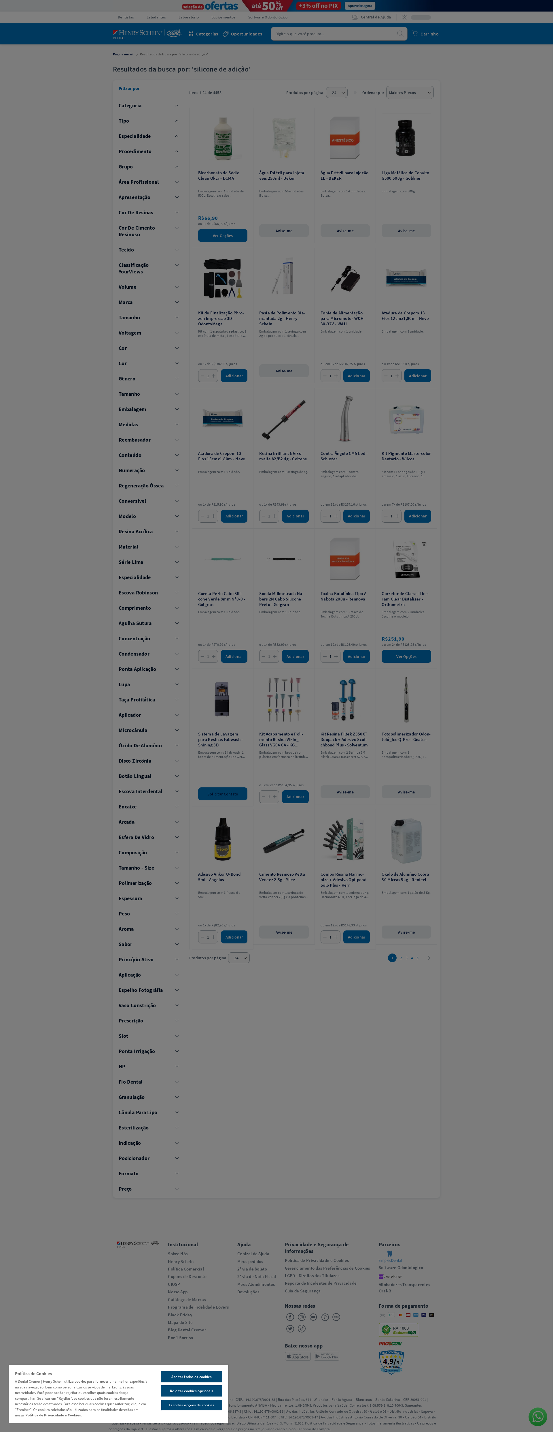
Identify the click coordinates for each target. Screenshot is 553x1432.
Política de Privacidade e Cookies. (53, 1415)
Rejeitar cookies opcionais (191, 1390)
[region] (118, 1394)
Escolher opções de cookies (191, 1405)
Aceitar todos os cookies (191, 1376)
